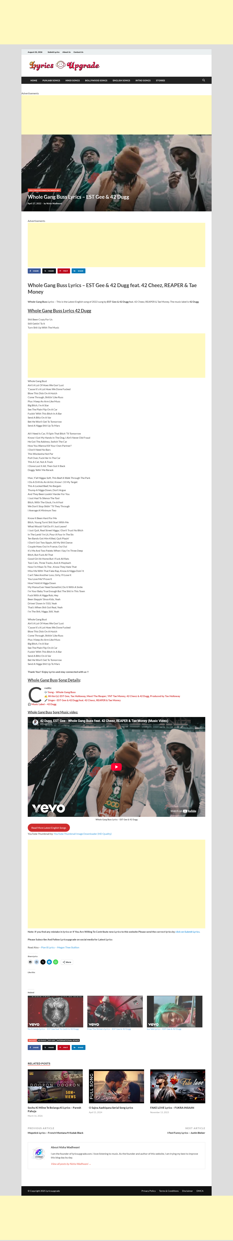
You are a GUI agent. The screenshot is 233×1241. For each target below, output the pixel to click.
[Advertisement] (95, 22)
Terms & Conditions (169, 1191)
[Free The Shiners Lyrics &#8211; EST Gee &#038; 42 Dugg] (115, 1011)
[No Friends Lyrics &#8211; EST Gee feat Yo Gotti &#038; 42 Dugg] (56, 1011)
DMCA (200, 1191)
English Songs (121, 80)
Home (33, 80)
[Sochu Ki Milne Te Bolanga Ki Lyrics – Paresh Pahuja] (55, 1087)
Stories (160, 80)
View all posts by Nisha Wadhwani (71, 1163)
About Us (66, 52)
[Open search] (203, 80)
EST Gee (51, 1040)
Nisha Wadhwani (54, 203)
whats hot (55, 190)
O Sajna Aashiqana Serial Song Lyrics (111, 1107)
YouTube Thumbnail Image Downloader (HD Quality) (83, 833)
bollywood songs (96, 80)
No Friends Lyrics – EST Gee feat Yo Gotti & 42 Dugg (53, 1029)
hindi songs (72, 80)
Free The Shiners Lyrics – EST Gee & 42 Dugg (109, 1029)
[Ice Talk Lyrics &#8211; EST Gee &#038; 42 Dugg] (175, 1011)
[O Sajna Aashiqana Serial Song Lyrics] (116, 1087)
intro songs (143, 80)
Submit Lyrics (54, 52)
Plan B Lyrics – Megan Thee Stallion (60, 947)
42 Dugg (42, 1040)
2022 (31, 190)
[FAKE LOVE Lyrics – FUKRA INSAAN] (177, 1087)
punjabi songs (51, 80)
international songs (68, 1040)
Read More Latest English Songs (48, 827)
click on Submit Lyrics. (187, 931)
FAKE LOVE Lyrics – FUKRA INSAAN (172, 1107)
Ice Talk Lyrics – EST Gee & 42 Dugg (164, 1029)
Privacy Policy (149, 1191)
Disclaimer (187, 1191)
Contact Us (78, 52)
